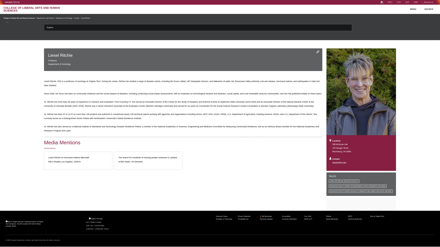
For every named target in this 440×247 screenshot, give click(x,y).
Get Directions (94, 222)
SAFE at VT (308, 219)
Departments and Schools (46, 18)
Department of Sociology (64, 18)
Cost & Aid (307, 216)
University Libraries (266, 219)
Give (407, 2)
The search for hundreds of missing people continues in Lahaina (147, 157)
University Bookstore (355, 219)
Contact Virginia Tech (98, 229)
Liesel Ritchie (85, 18)
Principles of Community (224, 219)
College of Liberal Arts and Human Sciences (19, 18)
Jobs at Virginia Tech (377, 216)
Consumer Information (289, 219)
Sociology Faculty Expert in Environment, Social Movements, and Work (357, 186)
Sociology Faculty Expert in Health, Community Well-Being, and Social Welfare (361, 191)
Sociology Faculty (351, 181)
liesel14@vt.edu (339, 162)
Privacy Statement (244, 216)
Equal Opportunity (332, 219)
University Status (221, 216)
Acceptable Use (243, 219)
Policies (328, 216)
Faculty (77, 18)
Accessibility (286, 216)
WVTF (350, 216)
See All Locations (96, 226)
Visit (399, 2)
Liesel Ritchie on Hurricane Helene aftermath (68, 157)
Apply (390, 2)
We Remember (267, 216)
